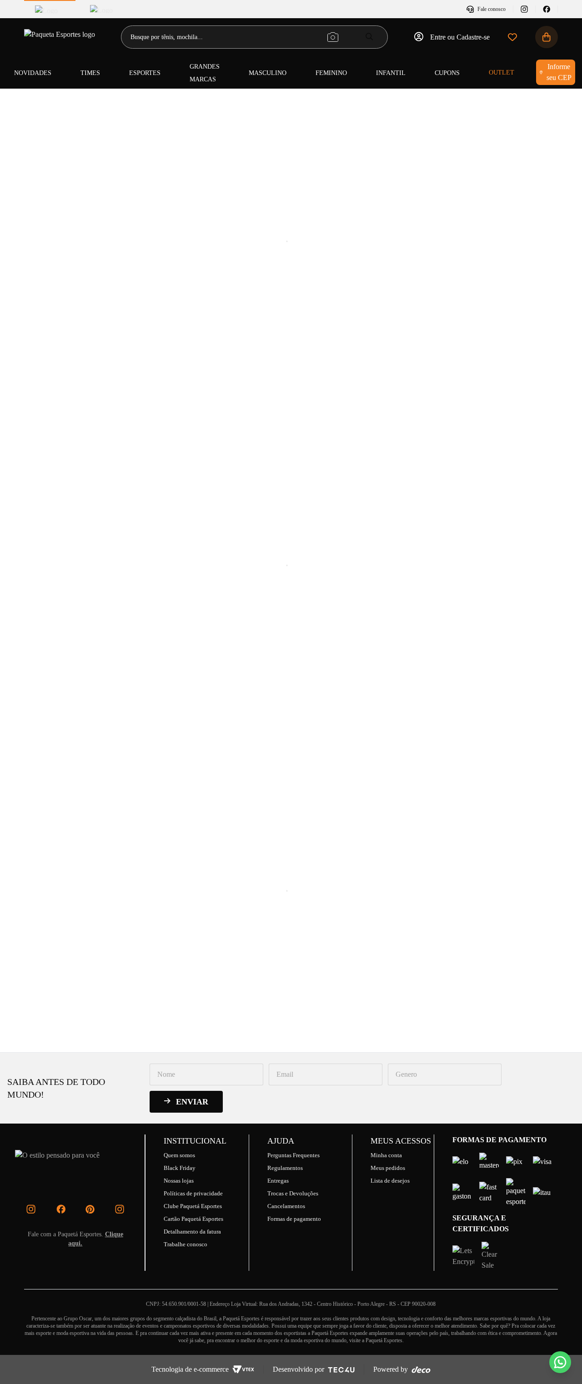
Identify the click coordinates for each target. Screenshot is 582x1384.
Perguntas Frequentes (293, 1155)
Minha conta (386, 1155)
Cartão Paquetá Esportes (193, 1218)
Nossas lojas (179, 1180)
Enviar (192, 1101)
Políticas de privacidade (193, 1193)
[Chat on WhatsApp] (560, 1362)
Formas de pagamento (294, 1218)
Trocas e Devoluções (292, 1193)
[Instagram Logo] (31, 1209)
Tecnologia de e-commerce (190, 1369)
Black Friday (180, 1167)
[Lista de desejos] (512, 37)
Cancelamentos (286, 1206)
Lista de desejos (390, 1180)
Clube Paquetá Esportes (193, 1206)
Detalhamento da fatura (192, 1231)
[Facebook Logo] (61, 1209)
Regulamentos (285, 1167)
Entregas (278, 1180)
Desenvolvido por (298, 1369)
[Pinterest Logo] (90, 1209)
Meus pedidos (388, 1167)
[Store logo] (60, 37)
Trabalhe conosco (185, 1244)
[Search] (369, 36)
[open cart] (546, 37)
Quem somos (179, 1155)
